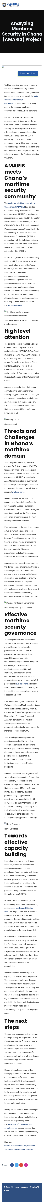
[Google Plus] (21, 1165)
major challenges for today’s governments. (21, 100)
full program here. (15, 305)
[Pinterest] (26, 1165)
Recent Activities (27, 73)
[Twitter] (17, 1165)
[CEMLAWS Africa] (10, 5)
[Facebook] (12, 1165)
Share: (4, 1165)
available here (18, 492)
